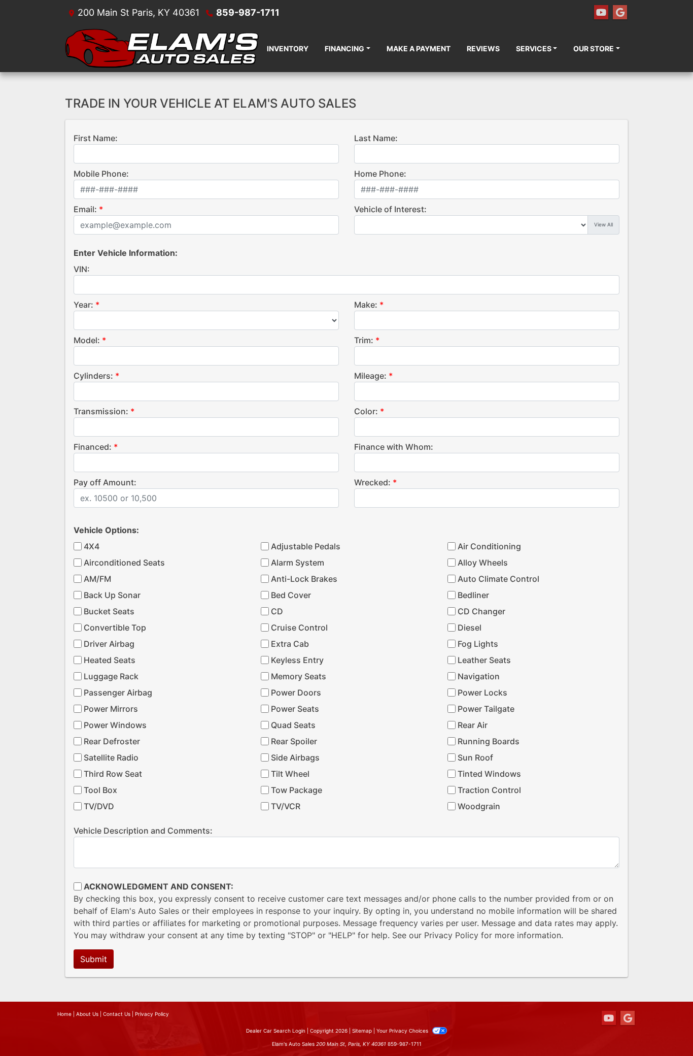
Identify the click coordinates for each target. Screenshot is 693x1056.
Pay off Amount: (105, 482)
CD (277, 611)
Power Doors (296, 692)
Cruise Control (299, 627)
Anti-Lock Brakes (304, 579)
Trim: (363, 340)
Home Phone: (380, 174)
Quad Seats (293, 725)
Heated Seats (109, 660)
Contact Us (116, 1014)
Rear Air (473, 725)
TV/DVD (99, 806)
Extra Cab (290, 644)
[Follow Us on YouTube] (601, 12)
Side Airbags (295, 757)
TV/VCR (285, 806)
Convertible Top (115, 627)
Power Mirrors (111, 709)
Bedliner (473, 595)
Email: (85, 209)
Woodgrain (479, 806)
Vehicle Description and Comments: (143, 831)
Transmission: (101, 411)
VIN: (82, 269)
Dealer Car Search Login (275, 1031)
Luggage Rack (111, 676)
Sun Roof (475, 757)
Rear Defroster (112, 741)
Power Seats (295, 709)
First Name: (96, 138)
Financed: (93, 447)
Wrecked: (372, 482)
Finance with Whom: (393, 447)
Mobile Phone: (101, 174)
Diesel (469, 627)
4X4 (91, 546)
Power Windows (115, 725)
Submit (93, 959)
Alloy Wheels (483, 562)
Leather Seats (484, 660)
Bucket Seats (109, 611)
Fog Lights (478, 644)
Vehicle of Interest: (390, 209)
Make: (365, 305)
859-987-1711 (248, 12)
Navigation (479, 676)
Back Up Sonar (112, 595)
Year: (83, 305)
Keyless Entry (297, 660)
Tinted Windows (489, 774)
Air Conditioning (489, 546)
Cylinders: (93, 376)
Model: (87, 340)
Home (64, 1014)
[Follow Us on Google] (620, 12)
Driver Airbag (109, 644)
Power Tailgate (486, 709)
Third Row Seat (113, 774)
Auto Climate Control (498, 579)
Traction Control (489, 790)
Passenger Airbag (118, 692)
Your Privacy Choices (403, 1031)
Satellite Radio (111, 757)
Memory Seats (298, 676)
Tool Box (100, 790)
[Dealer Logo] (162, 48)
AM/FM (97, 579)
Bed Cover (291, 595)
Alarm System (297, 562)
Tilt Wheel (290, 774)
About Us (87, 1014)
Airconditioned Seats (124, 562)
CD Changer (481, 611)
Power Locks (482, 692)
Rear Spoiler (294, 741)
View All (603, 224)
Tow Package (296, 790)
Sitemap (362, 1031)
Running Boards (488, 741)
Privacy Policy (451, 935)
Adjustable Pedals (305, 546)
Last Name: (376, 138)
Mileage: (370, 376)
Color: (366, 411)
